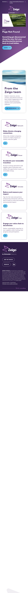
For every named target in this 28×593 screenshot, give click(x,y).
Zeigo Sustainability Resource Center (17, 2)
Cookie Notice (13, 282)
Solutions (4, 1)
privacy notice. (18, 280)
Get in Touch (8, 259)
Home (6, 47)
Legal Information (5, 282)
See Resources (11, 108)
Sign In (6, 264)
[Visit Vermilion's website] (23, 288)
